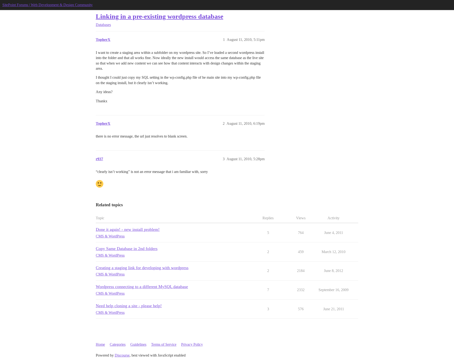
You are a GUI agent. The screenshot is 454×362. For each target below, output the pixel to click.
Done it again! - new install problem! (128, 229)
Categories (118, 344)
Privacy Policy (192, 344)
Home (100, 344)
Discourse (122, 355)
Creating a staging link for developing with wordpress (142, 267)
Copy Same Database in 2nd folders (126, 248)
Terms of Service (163, 344)
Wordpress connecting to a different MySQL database (142, 286)
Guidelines (138, 344)
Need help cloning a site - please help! (129, 305)
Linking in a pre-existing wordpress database (159, 16)
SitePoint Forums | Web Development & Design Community (47, 5)
